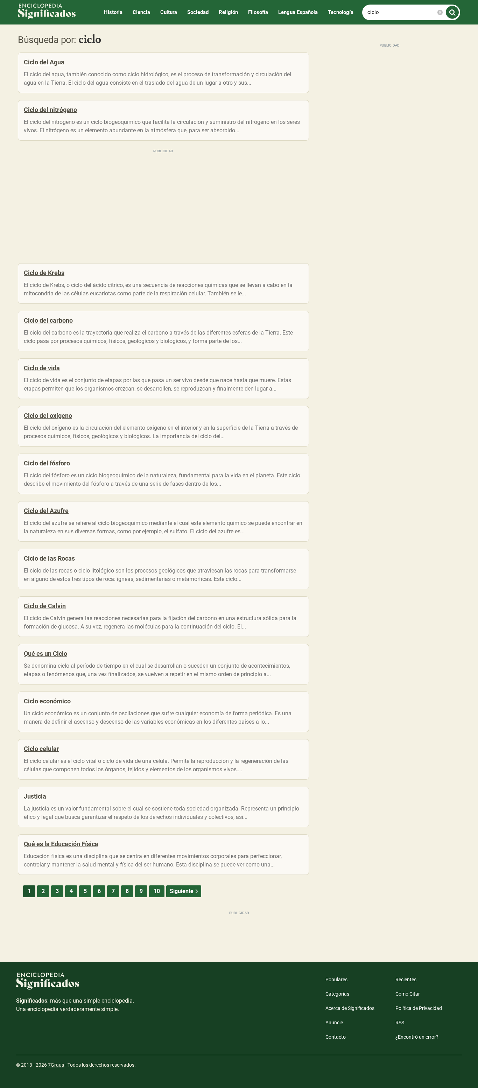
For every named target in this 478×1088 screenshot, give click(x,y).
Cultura (168, 12)
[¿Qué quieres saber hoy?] (452, 12)
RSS (399, 1022)
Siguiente (182, 891)
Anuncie (334, 1022)
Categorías (337, 994)
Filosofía (258, 12)
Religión (228, 12)
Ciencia (141, 12)
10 (157, 891)
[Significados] (75, 985)
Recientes (405, 979)
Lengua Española (298, 12)
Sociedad (198, 12)
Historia (113, 12)
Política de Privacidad (418, 1008)
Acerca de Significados (349, 1008)
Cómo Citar (407, 994)
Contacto (335, 1037)
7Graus (56, 1065)
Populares (336, 979)
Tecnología (340, 12)
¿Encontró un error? (416, 1037)
